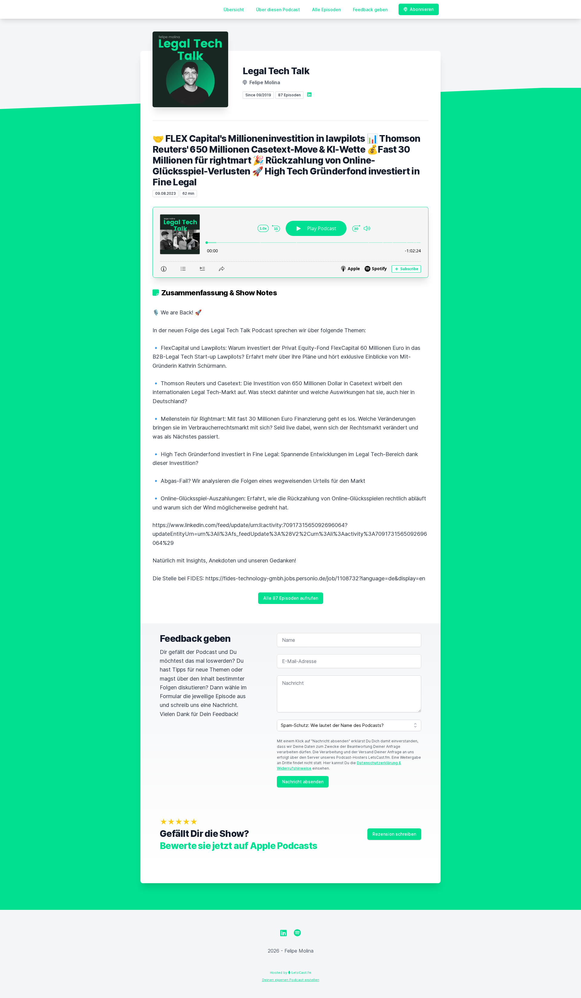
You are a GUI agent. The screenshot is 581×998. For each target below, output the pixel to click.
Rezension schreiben (394, 834)
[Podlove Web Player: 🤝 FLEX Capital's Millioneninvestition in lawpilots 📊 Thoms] (290, 242)
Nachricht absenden (302, 781)
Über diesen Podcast (278, 9)
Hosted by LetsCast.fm (290, 972)
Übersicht (234, 9)
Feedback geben (370, 9)
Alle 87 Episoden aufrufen (290, 598)
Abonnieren (422, 9)
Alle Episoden (326, 9)
